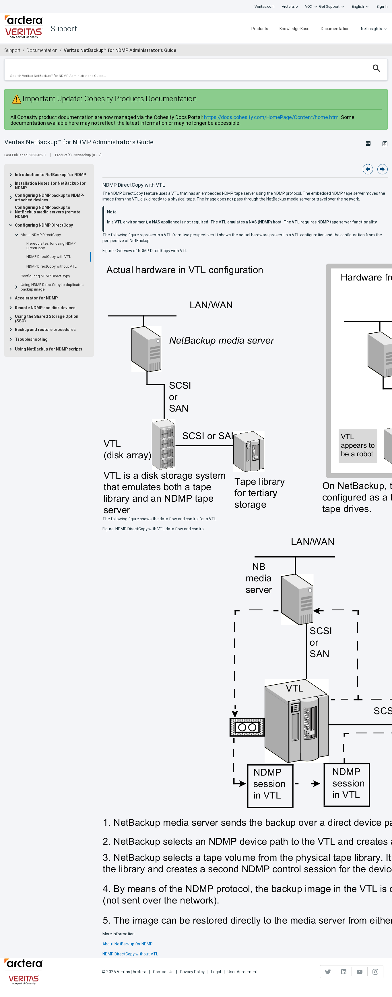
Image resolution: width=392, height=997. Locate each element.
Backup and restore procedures (45, 329)
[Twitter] (328, 971)
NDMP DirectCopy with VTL (48, 256)
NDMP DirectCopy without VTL (51, 266)
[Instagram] (375, 971)
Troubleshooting (31, 339)
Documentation (335, 28)
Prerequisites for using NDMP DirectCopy (50, 245)
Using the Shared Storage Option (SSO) (46, 318)
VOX (308, 6)
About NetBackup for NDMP (127, 944)
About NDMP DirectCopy (41, 235)
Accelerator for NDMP (36, 298)
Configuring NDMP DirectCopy (44, 225)
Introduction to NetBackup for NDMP (50, 174)
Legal (216, 972)
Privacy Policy (192, 972)
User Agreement (243, 972)
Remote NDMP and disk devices (45, 307)
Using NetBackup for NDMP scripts (48, 349)
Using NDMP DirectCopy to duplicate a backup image (52, 287)
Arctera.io (290, 6)
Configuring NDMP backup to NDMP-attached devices (50, 197)
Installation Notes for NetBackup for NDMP (50, 185)
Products (259, 28)
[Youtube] (360, 971)
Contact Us (163, 972)
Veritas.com (265, 6)
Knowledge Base (294, 28)
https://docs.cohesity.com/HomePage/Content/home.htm (271, 117)
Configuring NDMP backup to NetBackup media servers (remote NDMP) (47, 212)
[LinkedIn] (344, 971)
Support (12, 50)
